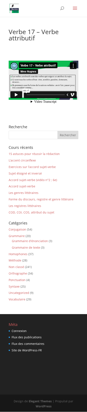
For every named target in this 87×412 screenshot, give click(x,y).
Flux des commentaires (28, 344)
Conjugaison (17, 229)
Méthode (15, 260)
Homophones (18, 254)
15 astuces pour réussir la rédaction (34, 154)
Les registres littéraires (25, 206)
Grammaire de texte (26, 247)
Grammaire (17, 236)
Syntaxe (14, 286)
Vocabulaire (17, 299)
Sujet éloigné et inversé (25, 173)
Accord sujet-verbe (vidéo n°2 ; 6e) (33, 180)
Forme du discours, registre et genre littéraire (41, 199)
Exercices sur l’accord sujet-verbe (32, 167)
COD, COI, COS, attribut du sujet (31, 212)
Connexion (19, 331)
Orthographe (18, 273)
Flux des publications (27, 337)
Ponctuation (17, 280)
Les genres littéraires (23, 193)
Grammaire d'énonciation (30, 241)
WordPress (44, 406)
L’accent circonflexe (22, 160)
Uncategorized (19, 293)
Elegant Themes (40, 401)
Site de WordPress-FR (27, 350)
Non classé (16, 267)
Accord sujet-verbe (22, 186)
